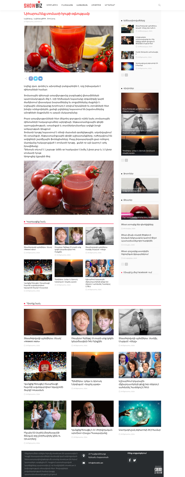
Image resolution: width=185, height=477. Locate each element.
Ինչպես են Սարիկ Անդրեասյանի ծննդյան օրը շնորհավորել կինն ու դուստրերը (42, 435)
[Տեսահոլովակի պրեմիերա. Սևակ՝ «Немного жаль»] (38, 236)
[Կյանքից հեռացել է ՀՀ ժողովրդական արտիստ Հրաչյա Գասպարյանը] (92, 414)
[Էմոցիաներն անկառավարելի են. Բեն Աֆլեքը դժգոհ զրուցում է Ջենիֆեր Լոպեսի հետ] (127, 40)
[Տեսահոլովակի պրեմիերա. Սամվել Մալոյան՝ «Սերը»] (99, 236)
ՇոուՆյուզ (51, 19)
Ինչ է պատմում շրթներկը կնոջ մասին (137, 217)
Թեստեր (127, 200)
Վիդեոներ (110, 5)
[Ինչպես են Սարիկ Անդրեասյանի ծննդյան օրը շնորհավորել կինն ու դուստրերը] (45, 415)
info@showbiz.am (95, 463)
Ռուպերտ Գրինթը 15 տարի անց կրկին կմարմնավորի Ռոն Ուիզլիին (68, 249)
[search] (159, 5)
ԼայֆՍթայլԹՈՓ (40, 19)
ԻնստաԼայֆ (67, 5)
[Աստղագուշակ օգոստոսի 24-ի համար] (127, 66)
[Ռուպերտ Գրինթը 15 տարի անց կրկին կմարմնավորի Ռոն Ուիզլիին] (69, 236)
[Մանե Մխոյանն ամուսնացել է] (127, 55)
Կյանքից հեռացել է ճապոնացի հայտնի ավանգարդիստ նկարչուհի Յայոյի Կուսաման (37, 285)
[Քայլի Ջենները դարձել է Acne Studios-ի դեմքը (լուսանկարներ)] (140, 185)
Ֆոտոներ (128, 173)
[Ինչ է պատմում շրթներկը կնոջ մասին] (140, 212)
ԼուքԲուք (96, 5)
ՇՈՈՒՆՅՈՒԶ (52, 5)
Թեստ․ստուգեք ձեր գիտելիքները (137, 224)
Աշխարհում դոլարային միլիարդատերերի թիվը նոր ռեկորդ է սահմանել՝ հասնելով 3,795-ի (139, 384)
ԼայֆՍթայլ (82, 5)
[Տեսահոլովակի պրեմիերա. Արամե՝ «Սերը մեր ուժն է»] (127, 29)
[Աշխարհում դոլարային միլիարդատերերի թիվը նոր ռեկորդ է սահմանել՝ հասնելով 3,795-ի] (99, 268)
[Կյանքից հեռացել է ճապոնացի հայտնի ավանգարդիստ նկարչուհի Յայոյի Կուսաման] (38, 270)
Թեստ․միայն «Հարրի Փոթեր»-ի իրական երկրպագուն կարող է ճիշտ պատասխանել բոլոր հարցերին (139, 238)
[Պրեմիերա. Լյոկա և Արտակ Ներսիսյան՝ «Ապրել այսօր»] (69, 268)
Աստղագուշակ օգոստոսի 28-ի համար (140, 430)
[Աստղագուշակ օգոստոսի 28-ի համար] (140, 414)
